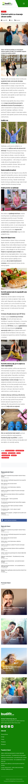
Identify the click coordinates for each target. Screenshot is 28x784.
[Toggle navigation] (24, 3)
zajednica (14, 455)
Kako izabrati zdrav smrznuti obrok (9, 483)
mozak (18, 453)
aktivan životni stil (10, 450)
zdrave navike (5, 457)
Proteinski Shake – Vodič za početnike (9, 498)
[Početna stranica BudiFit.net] (13, 714)
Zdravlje (2, 736)
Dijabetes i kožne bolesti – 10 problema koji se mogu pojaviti (12, 557)
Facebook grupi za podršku (9, 437)
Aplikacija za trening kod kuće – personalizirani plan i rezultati (12, 561)
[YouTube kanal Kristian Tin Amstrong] (12, 726)
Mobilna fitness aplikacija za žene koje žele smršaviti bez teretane (13, 570)
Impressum (7, 779)
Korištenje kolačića (19, 779)
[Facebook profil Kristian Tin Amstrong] (2, 726)
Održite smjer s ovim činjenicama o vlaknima (11, 487)
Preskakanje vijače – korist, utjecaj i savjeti (10, 509)
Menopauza (3, 744)
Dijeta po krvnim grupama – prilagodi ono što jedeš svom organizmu (13, 513)
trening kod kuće (5, 455)
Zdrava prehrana (4, 734)
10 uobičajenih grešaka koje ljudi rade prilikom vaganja (13, 502)
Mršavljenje (3, 741)
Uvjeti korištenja (13, 779)
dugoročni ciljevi (19, 450)
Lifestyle (4, 11)
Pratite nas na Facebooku (10, 520)
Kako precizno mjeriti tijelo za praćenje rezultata (12, 505)
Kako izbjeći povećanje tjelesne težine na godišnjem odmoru (12, 494)
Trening (2, 739)
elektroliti (4, 453)
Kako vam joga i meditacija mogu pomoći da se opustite (13, 480)
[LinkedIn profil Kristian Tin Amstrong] (5, 726)
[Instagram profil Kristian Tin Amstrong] (9, 726)
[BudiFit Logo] (7, 3)
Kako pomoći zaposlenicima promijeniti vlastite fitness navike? (13, 476)
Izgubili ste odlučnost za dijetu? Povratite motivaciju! (12, 490)
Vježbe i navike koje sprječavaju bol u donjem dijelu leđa (13, 552)
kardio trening (12, 453)
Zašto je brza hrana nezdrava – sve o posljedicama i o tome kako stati (13, 566)
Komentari (18, 20)
